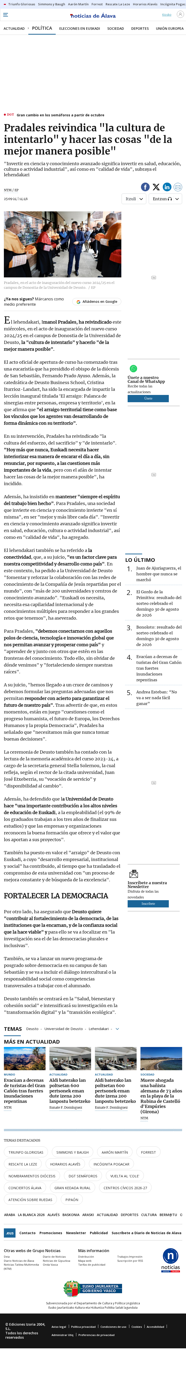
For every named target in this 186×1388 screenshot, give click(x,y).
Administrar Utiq (62, 1335)
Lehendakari (99, 1028)
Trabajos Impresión (129, 1256)
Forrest (148, 1152)
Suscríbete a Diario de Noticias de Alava (146, 1233)
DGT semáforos (83, 1176)
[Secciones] (5, 15)
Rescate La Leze (22, 1164)
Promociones (50, 1233)
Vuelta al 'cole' (124, 1176)
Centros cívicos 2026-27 (125, 1188)
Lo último (140, 559)
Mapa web (85, 1260)
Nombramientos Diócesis (31, 1176)
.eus (10, 1233)
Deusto (32, 1028)
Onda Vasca (50, 1264)
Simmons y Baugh (72, 1152)
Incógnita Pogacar (111, 1164)
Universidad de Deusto (63, 1028)
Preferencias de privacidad (96, 1335)
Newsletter (76, 1233)
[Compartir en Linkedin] (167, 187)
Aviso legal (59, 1327)
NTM (8, 1108)
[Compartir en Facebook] (145, 187)
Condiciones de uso (113, 1327)
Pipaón (71, 1199)
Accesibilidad (155, 1327)
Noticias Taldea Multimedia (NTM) (21, 1266)
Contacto (27, 1233)
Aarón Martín (115, 1152)
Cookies (137, 1327)
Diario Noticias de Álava (19, 1260)
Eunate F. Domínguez (65, 1108)
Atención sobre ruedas (30, 1199)
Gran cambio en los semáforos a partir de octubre (60, 115)
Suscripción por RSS (130, 1260)
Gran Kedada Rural (72, 1188)
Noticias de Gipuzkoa (56, 1260)
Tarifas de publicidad (91, 1264)
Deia (7, 1256)
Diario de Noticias (54, 1256)
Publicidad (99, 1233)
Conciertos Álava (24, 1188)
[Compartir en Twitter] (156, 187)
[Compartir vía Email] (178, 187)
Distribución (86, 1256)
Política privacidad (83, 1327)
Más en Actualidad (32, 1041)
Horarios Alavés (65, 1164)
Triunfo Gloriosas (25, 1152)
